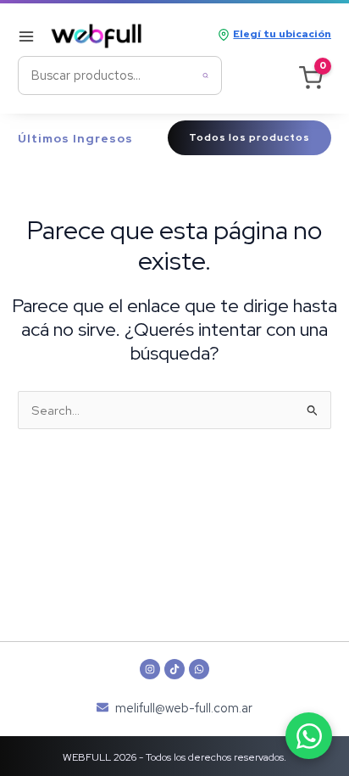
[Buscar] (205, 75)
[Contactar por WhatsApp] (308, 735)
